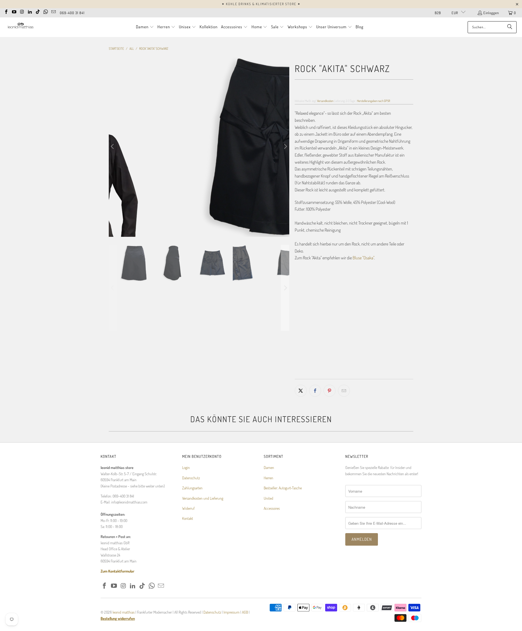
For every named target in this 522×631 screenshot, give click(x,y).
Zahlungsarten (192, 488)
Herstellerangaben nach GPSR (373, 101)
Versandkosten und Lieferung (202, 498)
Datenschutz (191, 477)
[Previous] (112, 146)
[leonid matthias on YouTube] (14, 11)
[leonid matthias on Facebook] (6, 11)
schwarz (305, 308)
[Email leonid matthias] (53, 11)
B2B (438, 13)
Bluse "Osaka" (363, 257)
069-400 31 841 (72, 13)
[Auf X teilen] (301, 391)
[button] (145, 27)
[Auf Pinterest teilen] (329, 391)
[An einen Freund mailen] (344, 391)
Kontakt (187, 518)
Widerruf (188, 508)
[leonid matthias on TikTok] (38, 11)
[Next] (285, 146)
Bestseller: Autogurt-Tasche (283, 488)
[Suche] (510, 27)
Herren (268, 477)
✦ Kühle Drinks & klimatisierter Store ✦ (261, 4)
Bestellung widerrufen (118, 618)
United (268, 498)
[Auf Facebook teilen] (315, 391)
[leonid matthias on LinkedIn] (30, 11)
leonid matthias (124, 612)
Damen (269, 467)
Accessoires (272, 508)
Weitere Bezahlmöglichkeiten (384, 375)
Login (186, 467)
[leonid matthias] (20, 27)
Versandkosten (325, 101)
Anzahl (299, 335)
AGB (245, 612)
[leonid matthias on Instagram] (22, 11)
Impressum (231, 612)
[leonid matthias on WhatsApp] (46, 11)
